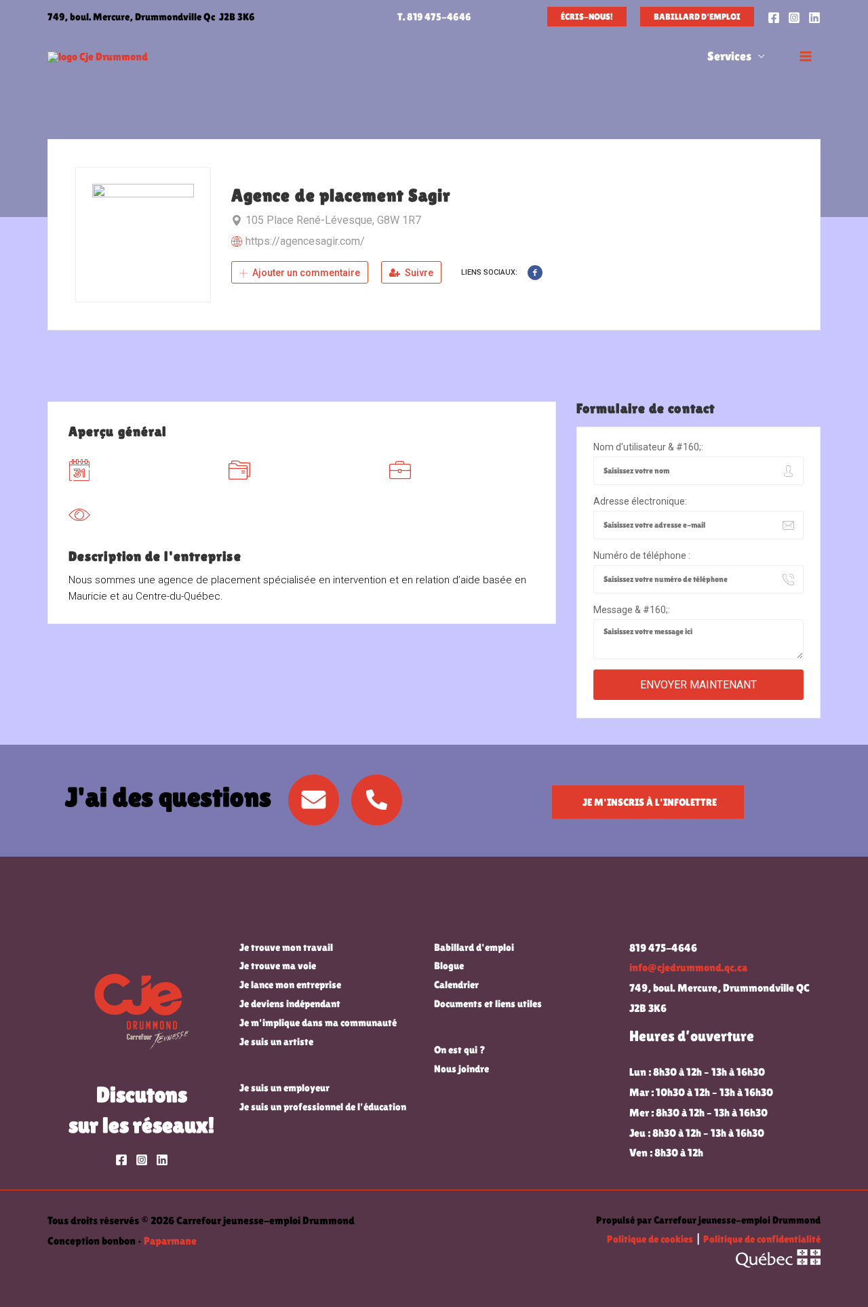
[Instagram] (794, 18)
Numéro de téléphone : (641, 555)
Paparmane (170, 1240)
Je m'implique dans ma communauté (318, 1022)
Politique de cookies (650, 1239)
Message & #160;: (631, 609)
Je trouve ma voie (277, 965)
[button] (587, 16)
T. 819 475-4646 (434, 16)
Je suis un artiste (276, 1041)
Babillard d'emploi (474, 947)
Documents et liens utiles (488, 1003)
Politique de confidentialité (762, 1239)
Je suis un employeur (284, 1087)
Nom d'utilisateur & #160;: (648, 447)
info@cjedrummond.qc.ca (688, 967)
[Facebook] (774, 18)
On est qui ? (460, 1049)
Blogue (449, 965)
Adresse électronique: (640, 501)
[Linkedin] (814, 18)
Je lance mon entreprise (290, 984)
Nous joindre (461, 1068)
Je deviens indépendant (289, 1003)
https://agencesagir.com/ (305, 241)
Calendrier (456, 984)
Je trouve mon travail (286, 947)
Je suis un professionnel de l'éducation (322, 1106)
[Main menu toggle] (806, 56)
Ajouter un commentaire (305, 272)
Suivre (418, 272)
